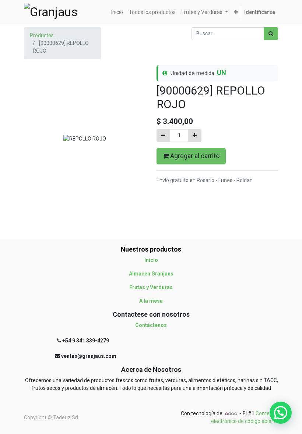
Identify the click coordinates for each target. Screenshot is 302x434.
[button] (236, 12)
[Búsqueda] (271, 33)
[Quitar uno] (163, 135)
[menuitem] (117, 12)
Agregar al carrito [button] (194, 156)
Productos (42, 35)
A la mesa (151, 301)
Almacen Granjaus (151, 274)
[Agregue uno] (194, 135)
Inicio (151, 260)
